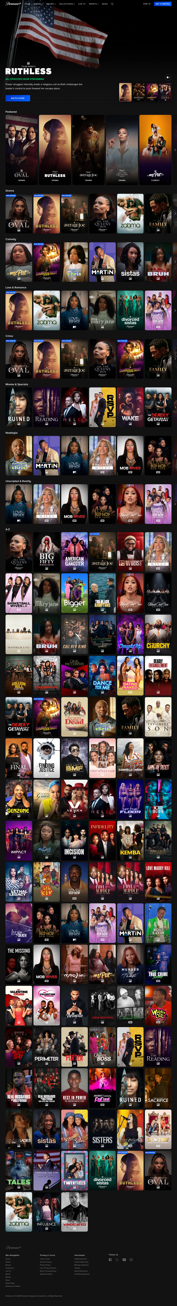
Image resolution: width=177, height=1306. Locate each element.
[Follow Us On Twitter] (117, 1259)
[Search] (112, 4)
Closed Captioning (81, 1262)
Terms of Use (45, 1259)
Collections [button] (66, 4)
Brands (8, 1277)
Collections (10, 1268)
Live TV (82, 4)
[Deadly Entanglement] (158, 675)
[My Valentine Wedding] (46, 1005)
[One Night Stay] (19, 1047)
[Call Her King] (74, 634)
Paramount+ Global (13, 1286)
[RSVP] (130, 1047)
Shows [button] (38, 4)
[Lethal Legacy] (19, 882)
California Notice (46, 1274)
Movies (8, 1265)
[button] (22, 150)
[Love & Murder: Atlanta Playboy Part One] (102, 882)
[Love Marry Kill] (158, 882)
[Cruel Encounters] (74, 675)
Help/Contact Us (80, 1259)
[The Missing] (19, 964)
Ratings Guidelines (81, 1265)
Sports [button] (93, 4)
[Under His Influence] (46, 1212)
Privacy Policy (45, 1265)
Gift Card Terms (46, 1262)
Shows (8, 1262)
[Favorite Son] (158, 717)
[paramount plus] (13, 4)
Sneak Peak (10, 1283)
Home (27, 4)
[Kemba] (130, 840)
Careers (77, 1268)
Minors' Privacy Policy (48, 1271)
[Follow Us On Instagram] (131, 1259)
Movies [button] (50, 4)
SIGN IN (147, 4)
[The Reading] (158, 1047)
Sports (8, 1274)
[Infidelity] (102, 840)
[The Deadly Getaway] (19, 717)
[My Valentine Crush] (19, 1005)
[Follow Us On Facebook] (110, 1259)
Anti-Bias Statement (82, 1274)
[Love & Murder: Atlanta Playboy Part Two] (130, 882)
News (105, 4)
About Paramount (81, 1271)
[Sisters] (102, 1129)
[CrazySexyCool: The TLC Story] (46, 675)
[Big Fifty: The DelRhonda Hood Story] (46, 552)
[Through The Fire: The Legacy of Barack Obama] (46, 1170)
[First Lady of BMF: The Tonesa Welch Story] (74, 758)
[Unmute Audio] (168, 77)
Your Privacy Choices (48, 1268)
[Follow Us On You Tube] (124, 1259)
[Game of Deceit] (158, 758)
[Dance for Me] (102, 675)
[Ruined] (130, 1088)
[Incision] (74, 840)
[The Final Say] (19, 758)
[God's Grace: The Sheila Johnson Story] (46, 799)
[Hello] (102, 799)
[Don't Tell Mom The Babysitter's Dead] (74, 717)
